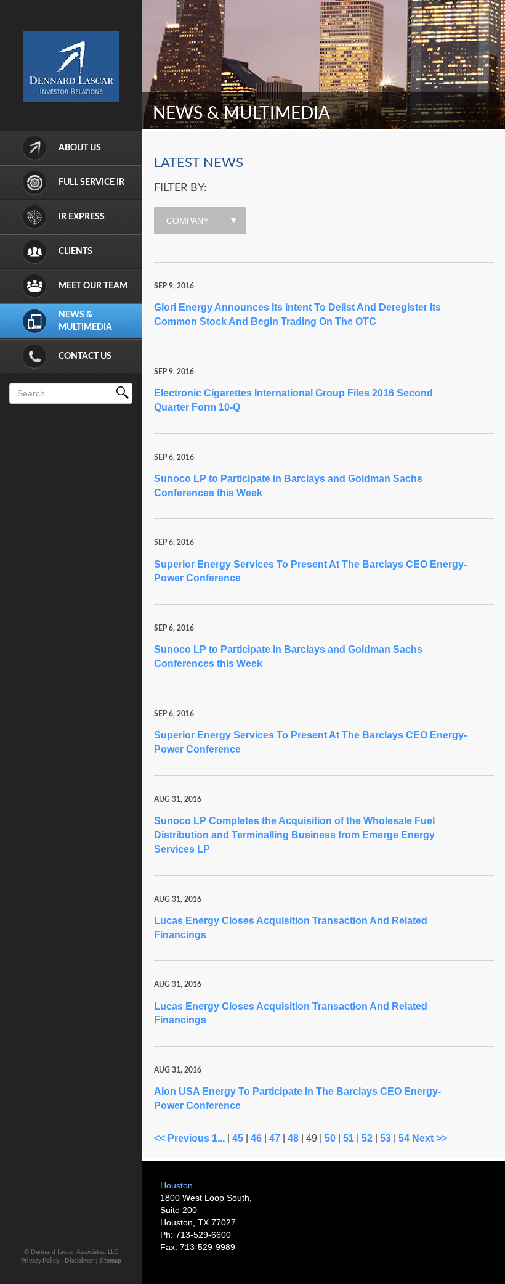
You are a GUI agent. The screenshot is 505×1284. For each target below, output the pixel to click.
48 (293, 1138)
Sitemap (110, 1261)
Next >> (429, 1138)
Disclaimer (79, 1261)
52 (367, 1138)
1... (218, 1138)
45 (237, 1138)
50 (330, 1138)
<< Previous (181, 1138)
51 (348, 1138)
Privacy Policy (40, 1261)
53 (385, 1138)
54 (404, 1138)
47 (274, 1138)
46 (256, 1138)
